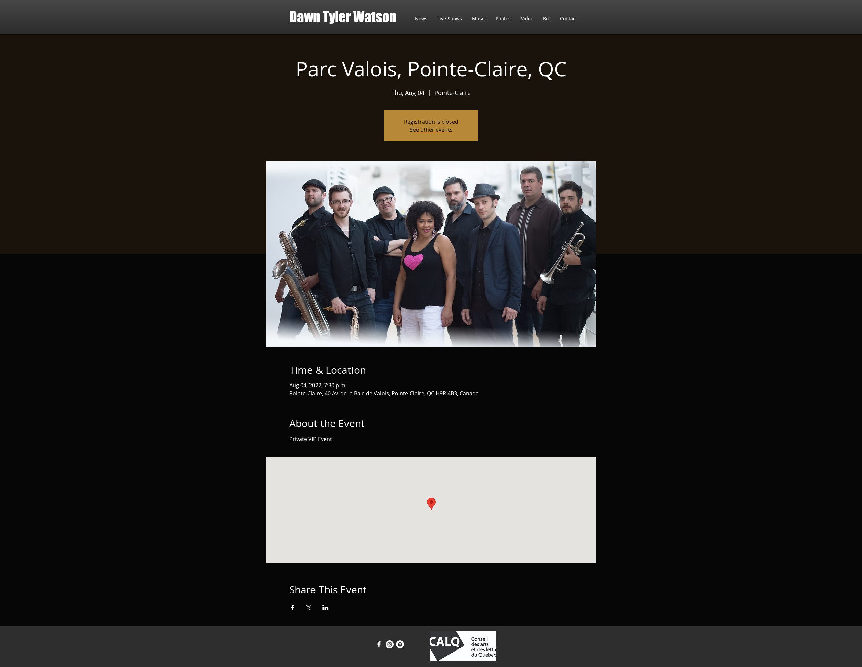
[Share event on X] (309, 607)
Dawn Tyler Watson (342, 16)
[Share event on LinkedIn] (325, 607)
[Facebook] (379, 644)
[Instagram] (390, 644)
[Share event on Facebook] (292, 607)
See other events (431, 129)
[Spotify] (400, 644)
